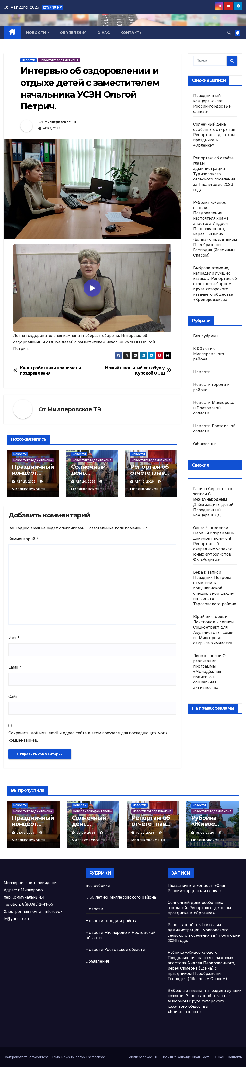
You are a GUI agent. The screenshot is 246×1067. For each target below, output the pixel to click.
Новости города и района (59, 60)
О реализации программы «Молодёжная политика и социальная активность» (209, 671)
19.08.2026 (145, 832)
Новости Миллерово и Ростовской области (213, 407)
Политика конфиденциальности (186, 1057)
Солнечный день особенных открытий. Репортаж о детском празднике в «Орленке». (214, 135)
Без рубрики (205, 335)
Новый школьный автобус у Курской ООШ (135, 370)
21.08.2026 (26, 832)
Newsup (68, 1057)
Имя (14, 637)
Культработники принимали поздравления (50, 370)
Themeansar (95, 1057)
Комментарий (23, 538)
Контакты (131, 32)
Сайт (13, 696)
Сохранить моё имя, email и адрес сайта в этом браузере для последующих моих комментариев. (87, 737)
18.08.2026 (205, 832)
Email (14, 667)
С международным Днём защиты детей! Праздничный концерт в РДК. (213, 504)
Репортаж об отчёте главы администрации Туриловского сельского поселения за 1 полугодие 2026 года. (214, 174)
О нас (103, 32)
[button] (229, 32)
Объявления (73, 32)
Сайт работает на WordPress (26, 1057)
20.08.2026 (86, 832)
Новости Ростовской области (115, 949)
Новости (36, 32)
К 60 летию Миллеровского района (208, 353)
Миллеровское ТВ (60, 122)
